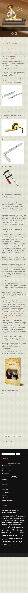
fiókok (13, 436)
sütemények (17, 541)
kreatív (13, 522)
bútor (23, 515)
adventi (17, 513)
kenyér (24, 520)
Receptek (14, 535)
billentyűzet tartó (17, 515)
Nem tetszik (6, 473)
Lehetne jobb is (7, 471)
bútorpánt (16, 516)
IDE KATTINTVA (14, 355)
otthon (21, 533)
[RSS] (16, 33)
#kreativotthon (5, 510)
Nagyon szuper (7, 465)
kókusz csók (18, 527)
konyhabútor (6, 522)
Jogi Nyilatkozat (5, 492)
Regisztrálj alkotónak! (7, 500)
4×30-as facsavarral (6, 313)
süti (3, 544)
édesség (7, 545)
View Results (14, 477)
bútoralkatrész (5, 516)
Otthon (10, 50)
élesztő (11, 545)
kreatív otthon (19, 522)
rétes (23, 539)
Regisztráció (4, 498)
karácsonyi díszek (18, 520)
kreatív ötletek (6, 524)
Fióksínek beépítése (9, 43)
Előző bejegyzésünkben (7, 53)
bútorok (11, 516)
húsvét (18, 518)
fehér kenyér (9, 518)
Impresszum (4, 489)
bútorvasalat (21, 516)
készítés (14, 524)
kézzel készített (8, 527)
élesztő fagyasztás (16, 545)
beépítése (7, 436)
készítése (19, 524)
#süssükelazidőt (8, 512)
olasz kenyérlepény (15, 532)
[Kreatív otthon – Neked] (14, 23)
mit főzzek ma (15, 530)
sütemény (6, 541)
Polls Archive (4, 479)
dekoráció (4, 518)
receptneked (15, 538)
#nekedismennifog (14, 510)
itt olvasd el (13, 58)
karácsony (10, 520)
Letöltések (4, 495)
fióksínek (19, 436)
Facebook (12, 33)
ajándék (7, 515)
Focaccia (14, 518)
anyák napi (11, 515)
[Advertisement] (14, 413)
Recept (5, 535)
